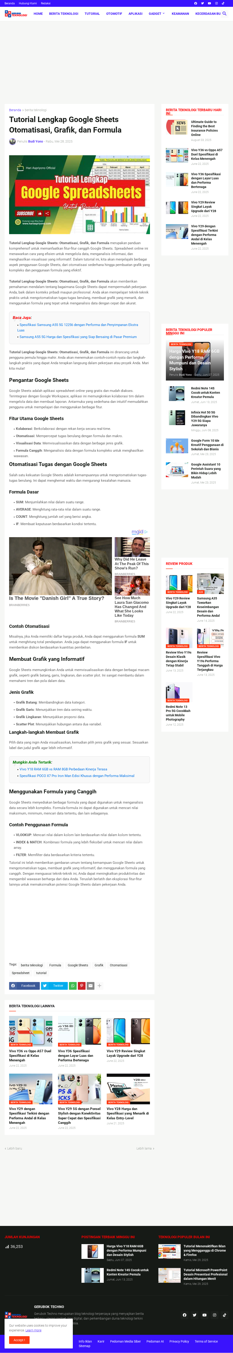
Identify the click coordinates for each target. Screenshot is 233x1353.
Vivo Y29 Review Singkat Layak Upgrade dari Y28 (126, 1053)
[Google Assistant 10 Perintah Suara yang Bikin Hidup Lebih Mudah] (177, 469)
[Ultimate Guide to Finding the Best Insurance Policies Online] (177, 127)
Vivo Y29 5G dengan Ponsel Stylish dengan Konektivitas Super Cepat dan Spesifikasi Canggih (79, 1116)
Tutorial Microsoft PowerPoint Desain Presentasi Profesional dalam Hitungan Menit (206, 1274)
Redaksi (46, 3)
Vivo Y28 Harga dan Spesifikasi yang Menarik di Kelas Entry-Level (128, 1113)
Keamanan (180, 13)
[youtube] (209, 3)
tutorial (41, 973)
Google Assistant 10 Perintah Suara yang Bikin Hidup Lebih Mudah (206, 471)
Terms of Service (206, 1341)
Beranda (10, 3)
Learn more (33, 1330)
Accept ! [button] (19, 1340)
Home (38, 13)
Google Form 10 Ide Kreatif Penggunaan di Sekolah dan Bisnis (207, 445)
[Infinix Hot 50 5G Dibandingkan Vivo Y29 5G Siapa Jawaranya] (177, 417)
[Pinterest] (82, 986)
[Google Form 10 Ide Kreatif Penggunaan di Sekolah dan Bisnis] (177, 445)
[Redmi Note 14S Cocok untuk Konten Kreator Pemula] (177, 393)
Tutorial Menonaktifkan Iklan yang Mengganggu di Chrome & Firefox (205, 1250)
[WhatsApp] (73, 986)
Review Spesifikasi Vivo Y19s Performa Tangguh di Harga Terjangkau (210, 661)
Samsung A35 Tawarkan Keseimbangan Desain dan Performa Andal (208, 606)
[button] (224, 14)
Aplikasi (135, 13)
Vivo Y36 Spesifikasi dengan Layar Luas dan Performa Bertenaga (75, 1055)
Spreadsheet (21, 973)
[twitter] (202, 3)
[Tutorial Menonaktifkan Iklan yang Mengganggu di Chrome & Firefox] (169, 1251)
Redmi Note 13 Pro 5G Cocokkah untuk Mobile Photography (178, 713)
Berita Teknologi (63, 13)
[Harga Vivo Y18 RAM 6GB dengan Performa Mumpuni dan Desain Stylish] (92, 1251)
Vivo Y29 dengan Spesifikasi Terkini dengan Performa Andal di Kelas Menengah (29, 1116)
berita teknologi (36, 110)
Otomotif (114, 13)
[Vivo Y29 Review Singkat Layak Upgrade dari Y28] (177, 207)
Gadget (155, 13)
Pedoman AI (155, 1341)
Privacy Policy (179, 1341)
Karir (101, 1341)
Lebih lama (144, 1148)
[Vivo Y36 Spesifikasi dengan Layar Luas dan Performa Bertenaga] (177, 179)
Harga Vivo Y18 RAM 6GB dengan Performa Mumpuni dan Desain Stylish (126, 1250)
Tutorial (92, 13)
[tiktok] (223, 3)
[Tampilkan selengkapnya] (99, 986)
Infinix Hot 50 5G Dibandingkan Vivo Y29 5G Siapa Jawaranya (204, 419)
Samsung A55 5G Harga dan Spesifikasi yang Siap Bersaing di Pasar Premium (78, 337)
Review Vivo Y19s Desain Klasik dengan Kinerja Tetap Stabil (178, 659)
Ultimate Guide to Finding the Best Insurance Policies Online (204, 128)
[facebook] (195, 3)
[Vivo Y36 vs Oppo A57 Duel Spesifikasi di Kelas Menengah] (177, 155)
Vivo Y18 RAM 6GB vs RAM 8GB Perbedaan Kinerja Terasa (63, 769)
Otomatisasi (118, 965)
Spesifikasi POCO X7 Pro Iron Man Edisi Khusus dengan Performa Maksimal (77, 776)
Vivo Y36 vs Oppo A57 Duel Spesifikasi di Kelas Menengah (30, 1055)
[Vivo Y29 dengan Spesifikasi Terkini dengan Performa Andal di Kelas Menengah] (177, 231)
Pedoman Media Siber (125, 1341)
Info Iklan (85, 1341)
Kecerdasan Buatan (211, 13)
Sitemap (84, 1346)
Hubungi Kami (28, 3)
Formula (55, 965)
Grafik (99, 965)
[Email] (90, 986)
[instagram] (216, 3)
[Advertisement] (116, 59)
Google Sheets (78, 965)
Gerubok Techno (45, 1313)
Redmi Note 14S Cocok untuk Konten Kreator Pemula (205, 392)
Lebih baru (14, 1148)
